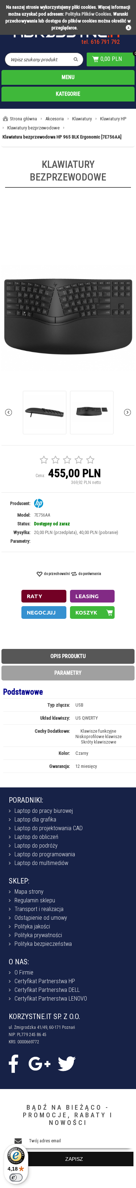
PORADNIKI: (26, 800)
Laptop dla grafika (35, 819)
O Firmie (24, 972)
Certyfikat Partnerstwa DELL (47, 989)
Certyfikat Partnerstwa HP (45, 981)
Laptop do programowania (45, 854)
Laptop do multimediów (41, 863)
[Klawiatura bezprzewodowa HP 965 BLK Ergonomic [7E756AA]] (68, 318)
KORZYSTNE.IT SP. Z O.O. (44, 1016)
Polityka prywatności (38, 935)
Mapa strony (29, 891)
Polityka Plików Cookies (88, 14)
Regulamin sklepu (35, 900)
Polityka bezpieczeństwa (43, 943)
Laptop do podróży (36, 845)
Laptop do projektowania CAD (49, 828)
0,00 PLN (111, 58)
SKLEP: (19, 881)
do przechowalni (57, 574)
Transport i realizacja (39, 909)
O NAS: (19, 961)
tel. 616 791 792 (101, 41)
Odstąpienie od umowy (41, 917)
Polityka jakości (32, 926)
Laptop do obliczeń (36, 836)
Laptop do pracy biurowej (44, 810)
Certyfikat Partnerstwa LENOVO (51, 998)
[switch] (15, 1177)
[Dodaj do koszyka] (92, 612)
